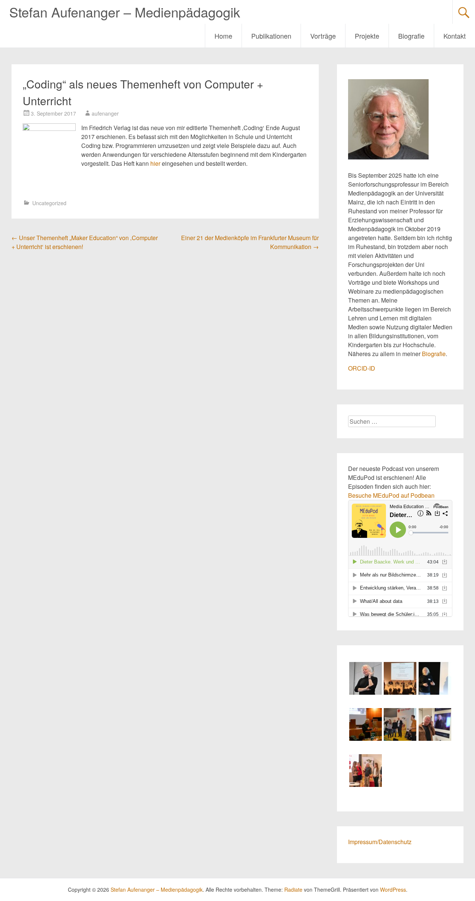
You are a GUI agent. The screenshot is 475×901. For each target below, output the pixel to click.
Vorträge (323, 36)
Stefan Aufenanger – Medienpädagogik (124, 11)
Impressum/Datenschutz (380, 841)
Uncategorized (49, 203)
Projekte (367, 36)
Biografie (411, 36)
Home (223, 36)
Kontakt (454, 36)
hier (155, 163)
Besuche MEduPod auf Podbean (391, 495)
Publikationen (271, 36)
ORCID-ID (361, 368)
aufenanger (105, 113)
